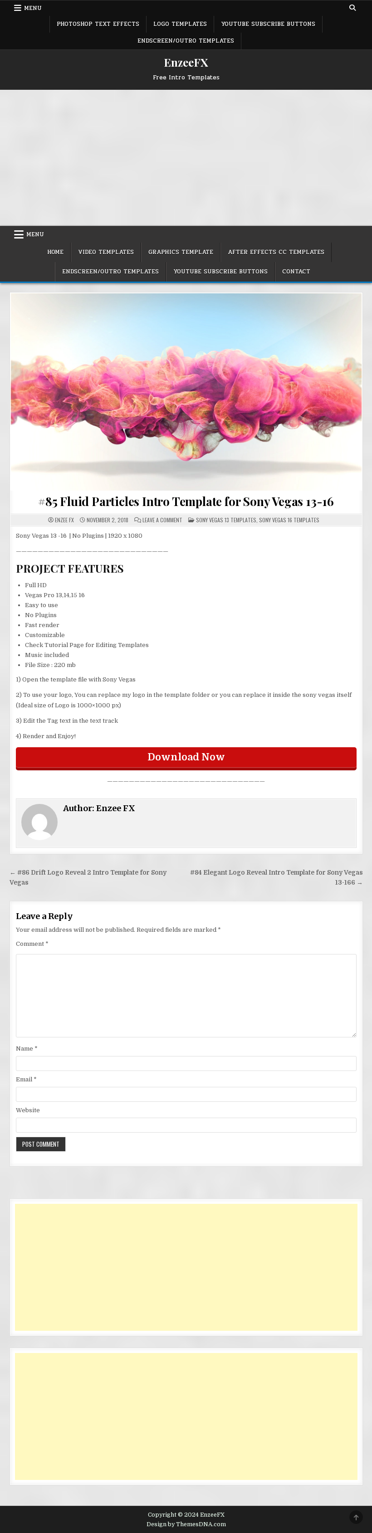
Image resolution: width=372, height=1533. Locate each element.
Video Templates (106, 252)
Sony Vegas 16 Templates (289, 520)
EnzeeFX (186, 62)
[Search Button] (352, 7)
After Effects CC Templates (276, 252)
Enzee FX (64, 520)
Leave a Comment (162, 520)
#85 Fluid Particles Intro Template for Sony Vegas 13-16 (186, 501)
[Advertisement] (186, 157)
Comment (32, 943)
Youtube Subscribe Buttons (268, 24)
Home (55, 252)
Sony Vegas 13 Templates (226, 520)
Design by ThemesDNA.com (186, 1524)
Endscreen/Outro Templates (185, 40)
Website (28, 1110)
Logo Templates (180, 24)
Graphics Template (180, 252)
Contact (296, 271)
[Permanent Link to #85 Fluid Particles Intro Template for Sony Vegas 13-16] (186, 392)
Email (26, 1079)
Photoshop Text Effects (98, 24)
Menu (33, 8)
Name (27, 1048)
